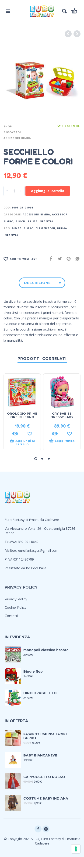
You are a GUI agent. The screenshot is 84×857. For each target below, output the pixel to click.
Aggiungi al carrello (47, 191)
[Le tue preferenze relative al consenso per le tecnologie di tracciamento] (75, 848)
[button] (35, 458)
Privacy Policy (16, 599)
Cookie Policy (16, 607)
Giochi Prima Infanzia (34, 221)
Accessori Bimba (17, 138)
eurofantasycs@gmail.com (38, 550)
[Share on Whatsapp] (76, 258)
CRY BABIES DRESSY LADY (62, 415)
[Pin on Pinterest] (67, 258)
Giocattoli (13, 132)
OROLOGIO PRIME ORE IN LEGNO (22, 415)
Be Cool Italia (36, 568)
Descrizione (37, 283)
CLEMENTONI (45, 228)
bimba (17, 228)
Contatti (11, 616)
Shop (8, 126)
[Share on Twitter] (58, 258)
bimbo (29, 228)
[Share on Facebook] (49, 258)
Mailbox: (11, 550)
